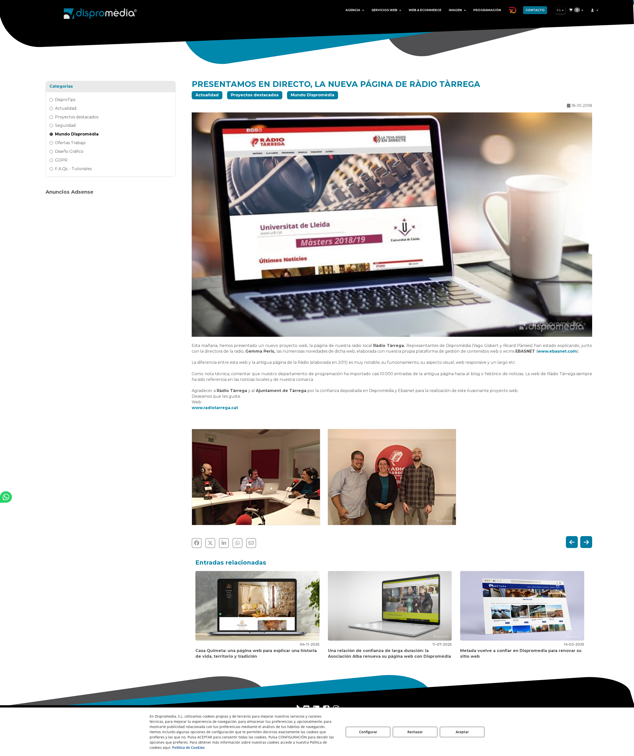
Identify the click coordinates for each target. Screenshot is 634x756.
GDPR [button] (61, 160)
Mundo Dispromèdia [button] (77, 134)
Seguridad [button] (65, 125)
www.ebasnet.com (557, 351)
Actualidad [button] (66, 108)
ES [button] (559, 10)
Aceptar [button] (462, 732)
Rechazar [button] (415, 732)
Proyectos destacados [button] (76, 117)
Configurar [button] (368, 732)
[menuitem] (355, 10)
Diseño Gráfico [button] (69, 151)
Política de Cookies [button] (188, 747)
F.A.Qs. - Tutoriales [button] (73, 168)
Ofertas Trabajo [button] (70, 142)
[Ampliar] (256, 477)
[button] (100, 12)
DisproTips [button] (65, 99)
